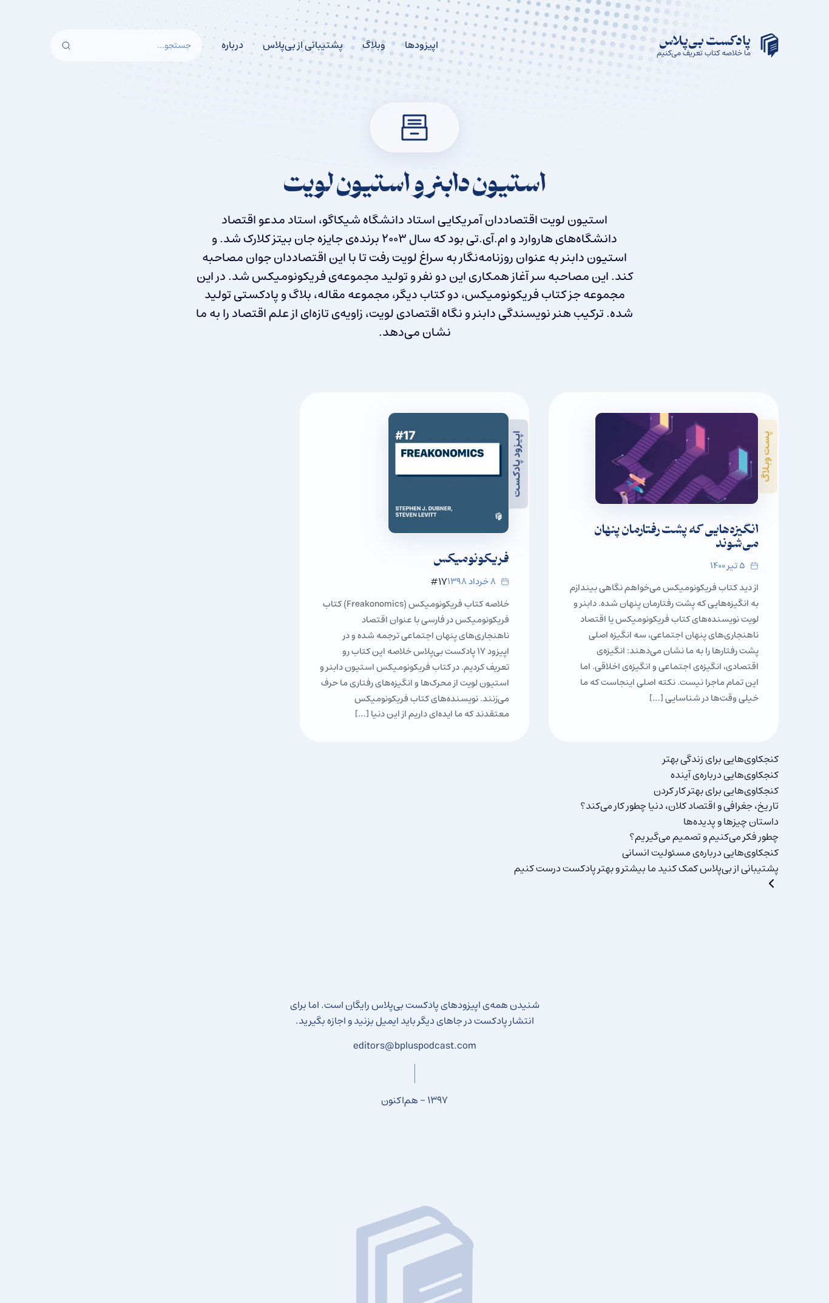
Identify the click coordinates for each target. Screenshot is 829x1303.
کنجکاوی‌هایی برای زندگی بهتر (721, 758)
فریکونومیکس (471, 560)
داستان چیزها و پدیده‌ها (731, 821)
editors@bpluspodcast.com (414, 1045)
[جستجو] (66, 45)
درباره (232, 44)
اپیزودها (421, 44)
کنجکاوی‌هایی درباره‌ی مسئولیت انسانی (700, 852)
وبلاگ (373, 44)
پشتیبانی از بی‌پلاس (303, 44)
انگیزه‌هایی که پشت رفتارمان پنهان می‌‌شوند (676, 538)
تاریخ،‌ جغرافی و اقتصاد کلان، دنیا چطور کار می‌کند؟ (679, 805)
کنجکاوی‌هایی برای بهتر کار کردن (716, 790)
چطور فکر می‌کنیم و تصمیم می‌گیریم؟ (704, 836)
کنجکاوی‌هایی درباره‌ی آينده (725, 774)
